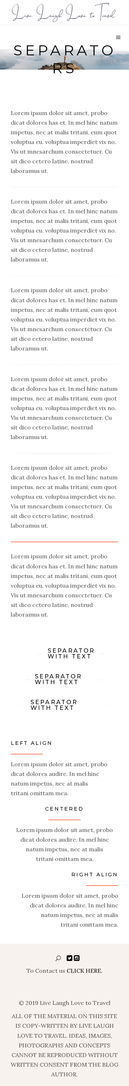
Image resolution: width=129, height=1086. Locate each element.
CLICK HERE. (84, 970)
